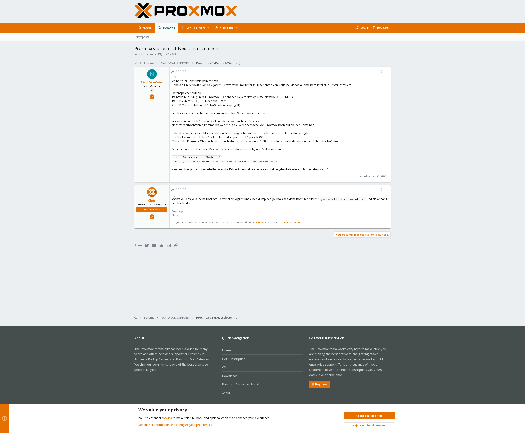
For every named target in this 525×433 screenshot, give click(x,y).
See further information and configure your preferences (175, 425)
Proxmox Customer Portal (240, 384)
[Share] (381, 71)
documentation (290, 222)
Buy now (258, 222)
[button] (208, 27)
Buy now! (321, 384)
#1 (387, 71)
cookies (167, 418)
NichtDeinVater (147, 54)
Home (226, 350)
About (226, 393)
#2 (387, 189)
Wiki (224, 367)
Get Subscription (233, 359)
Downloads (230, 376)
